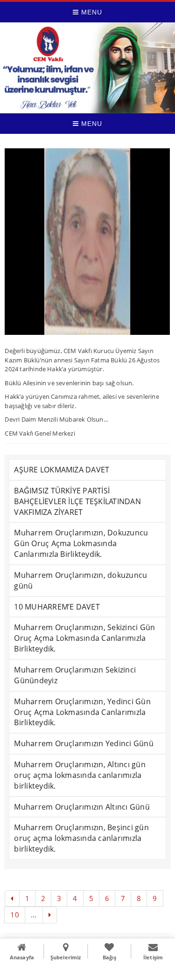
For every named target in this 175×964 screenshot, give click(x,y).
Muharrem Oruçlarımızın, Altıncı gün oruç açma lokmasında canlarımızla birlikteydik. (79, 775)
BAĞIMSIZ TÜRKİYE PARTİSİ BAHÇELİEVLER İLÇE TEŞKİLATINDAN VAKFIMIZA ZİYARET (77, 501)
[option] (87, 241)
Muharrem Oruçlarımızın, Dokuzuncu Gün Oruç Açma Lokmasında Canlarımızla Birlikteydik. (81, 543)
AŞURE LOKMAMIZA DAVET (61, 470)
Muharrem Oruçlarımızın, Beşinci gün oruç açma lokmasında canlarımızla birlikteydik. (81, 838)
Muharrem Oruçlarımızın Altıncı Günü (81, 807)
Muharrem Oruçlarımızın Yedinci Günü (83, 743)
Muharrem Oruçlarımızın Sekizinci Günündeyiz (75, 675)
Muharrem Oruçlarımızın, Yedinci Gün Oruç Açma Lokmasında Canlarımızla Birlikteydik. (82, 712)
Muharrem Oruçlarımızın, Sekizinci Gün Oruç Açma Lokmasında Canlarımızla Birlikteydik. (84, 638)
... (34, 914)
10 (14, 914)
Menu (90, 12)
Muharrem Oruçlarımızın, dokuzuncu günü (80, 580)
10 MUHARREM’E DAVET (57, 607)
